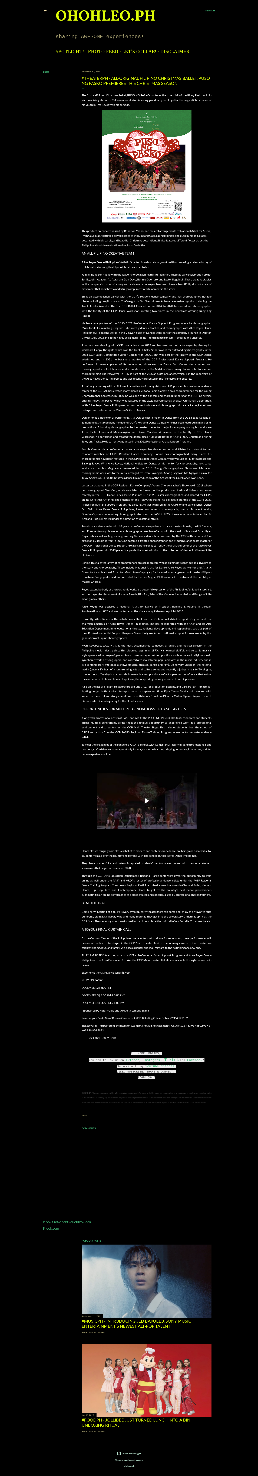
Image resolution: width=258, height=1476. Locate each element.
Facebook (195, 1060)
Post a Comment (97, 1332)
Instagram (151, 1060)
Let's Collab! (139, 51)
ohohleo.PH (106, 16)
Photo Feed (103, 51)
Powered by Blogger (132, 1453)
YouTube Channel (159, 1066)
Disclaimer (175, 51)
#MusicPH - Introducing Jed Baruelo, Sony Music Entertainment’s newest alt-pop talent (136, 1323)
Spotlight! (70, 51)
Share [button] (46, 71)
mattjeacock (137, 1460)
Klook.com (51, 1228)
